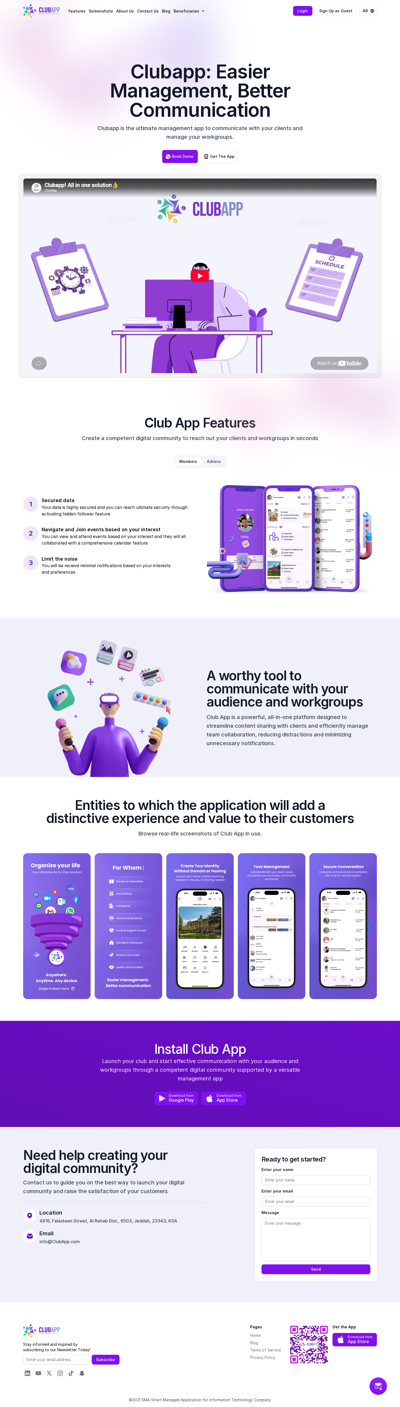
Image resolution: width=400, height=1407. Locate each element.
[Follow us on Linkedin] (27, 1373)
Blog (166, 11)
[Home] (41, 10)
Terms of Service (265, 1350)
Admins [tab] (214, 461)
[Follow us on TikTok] (71, 1373)
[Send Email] (378, 1386)
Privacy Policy (262, 1357)
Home (255, 1335)
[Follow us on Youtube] (38, 1373)
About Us (125, 11)
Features (77, 11)
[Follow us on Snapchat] (82, 1373)
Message (270, 1212)
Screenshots (101, 11)
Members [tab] (188, 461)
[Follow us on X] (49, 1373)
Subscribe (105, 1359)
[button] (190, 11)
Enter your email (277, 1191)
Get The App (222, 156)
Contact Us (148, 11)
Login (302, 10)
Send (316, 1269)
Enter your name (277, 1169)
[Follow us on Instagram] (60, 1373)
